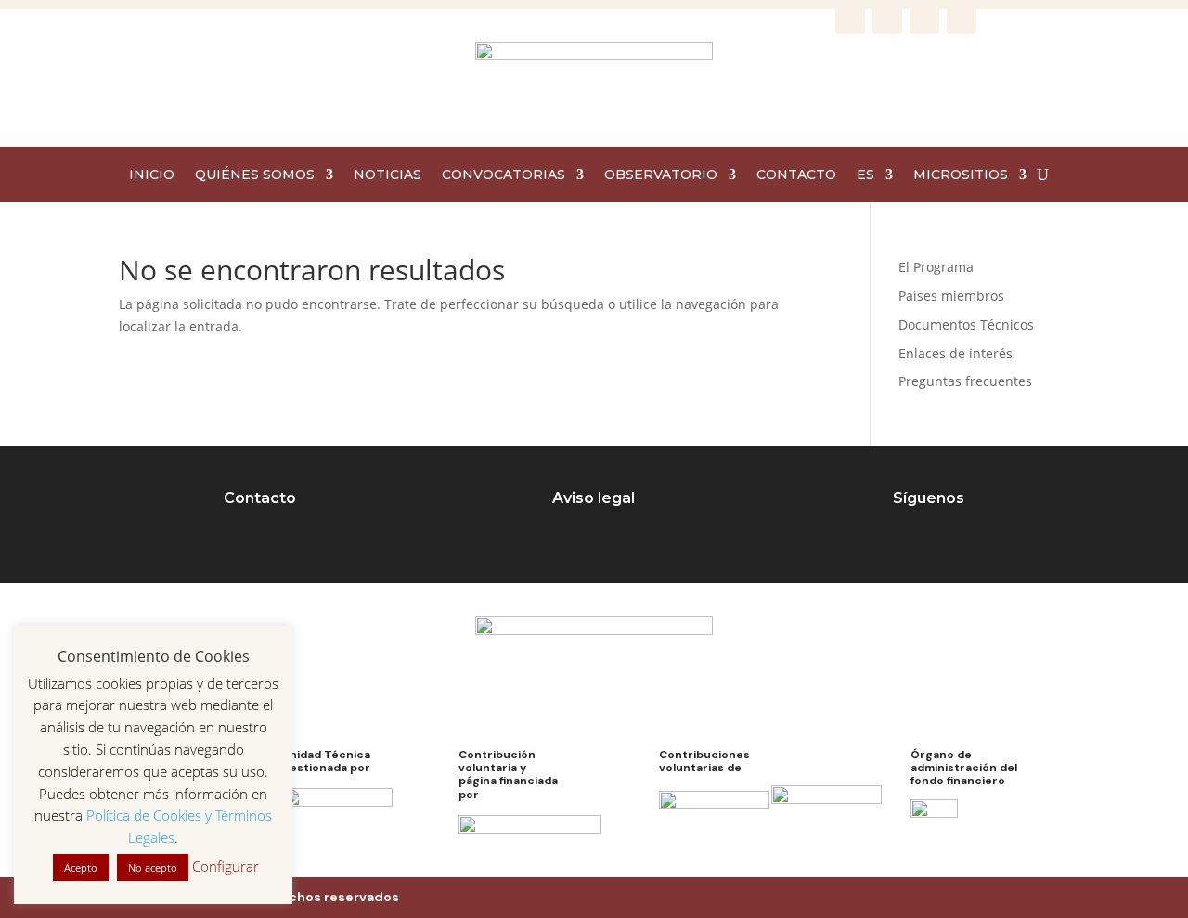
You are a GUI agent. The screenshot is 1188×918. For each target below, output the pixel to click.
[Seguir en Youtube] (961, 19)
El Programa (936, 267)
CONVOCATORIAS (503, 175)
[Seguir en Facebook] (850, 19)
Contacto (260, 498)
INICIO (151, 175)
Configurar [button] (225, 866)
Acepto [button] (80, 867)
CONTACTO (796, 175)
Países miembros (951, 295)
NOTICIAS (387, 175)
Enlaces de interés (955, 353)
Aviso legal (593, 498)
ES (865, 175)
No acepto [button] (152, 867)
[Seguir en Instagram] (887, 19)
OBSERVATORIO (660, 175)
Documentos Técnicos (966, 324)
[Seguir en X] (924, 19)
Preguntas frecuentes (965, 381)
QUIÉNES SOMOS (255, 175)
